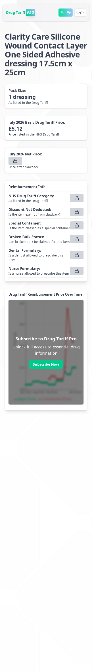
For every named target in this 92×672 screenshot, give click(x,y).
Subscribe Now (46, 364)
